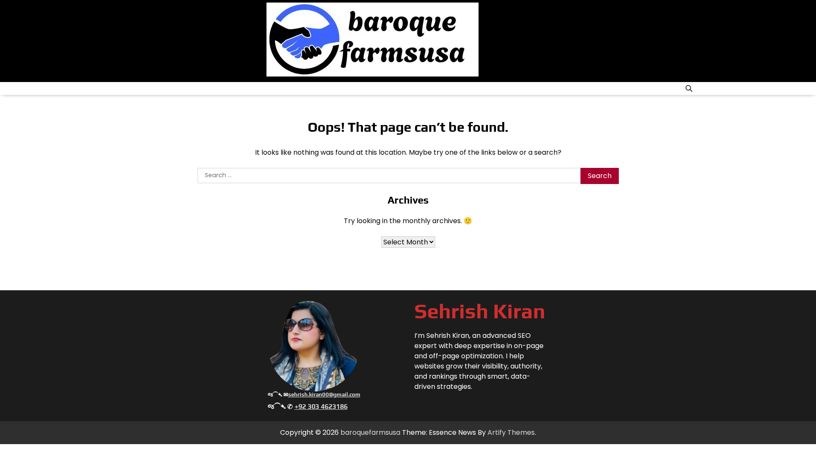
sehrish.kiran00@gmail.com (324, 394)
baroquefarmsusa (370, 432)
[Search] (689, 88)
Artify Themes (511, 432)
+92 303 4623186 (321, 406)
